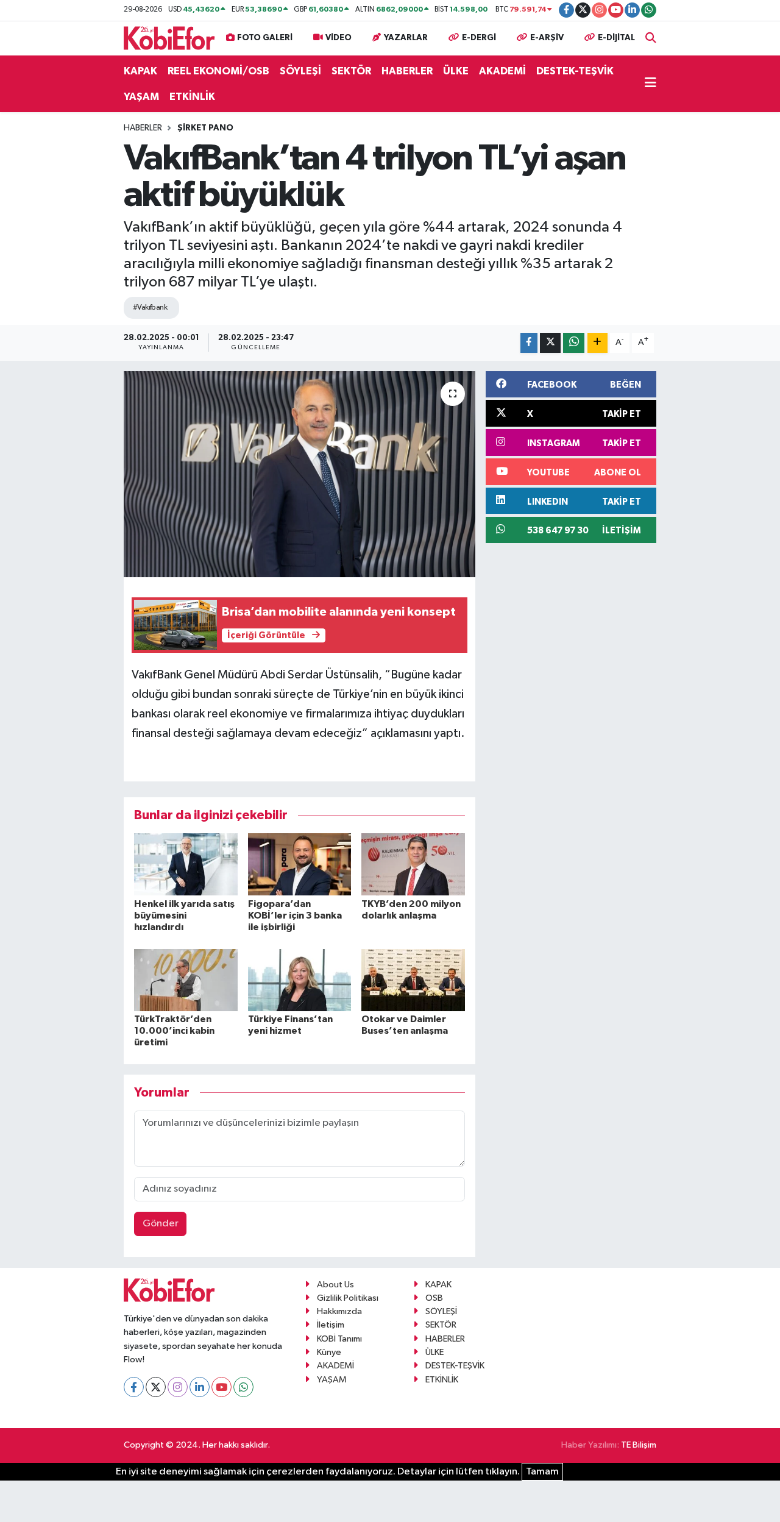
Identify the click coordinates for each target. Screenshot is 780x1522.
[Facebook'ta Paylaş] (528, 343)
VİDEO (338, 38)
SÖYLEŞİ (300, 71)
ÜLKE (456, 71)
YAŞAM (141, 96)
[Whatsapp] (243, 1387)
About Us (335, 1284)
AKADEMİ (502, 71)
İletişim (330, 1324)
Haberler (143, 128)
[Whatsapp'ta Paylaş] (573, 343)
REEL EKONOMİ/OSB (218, 71)
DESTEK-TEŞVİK (575, 71)
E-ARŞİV (547, 38)
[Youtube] (221, 1387)
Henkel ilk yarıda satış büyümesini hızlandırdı (184, 915)
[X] (156, 1387)
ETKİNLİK (192, 96)
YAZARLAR (406, 38)
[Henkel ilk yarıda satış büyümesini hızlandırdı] (186, 864)
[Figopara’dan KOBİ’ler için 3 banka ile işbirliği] (300, 864)
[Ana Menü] (650, 84)
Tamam (542, 1472)
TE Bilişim (638, 1444)
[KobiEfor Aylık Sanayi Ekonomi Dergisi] (169, 37)
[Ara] (650, 38)
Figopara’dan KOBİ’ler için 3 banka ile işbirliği (295, 915)
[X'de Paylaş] (550, 343)
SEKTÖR (351, 71)
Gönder (161, 1223)
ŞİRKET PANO (205, 128)
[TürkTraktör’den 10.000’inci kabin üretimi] (186, 980)
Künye (329, 1352)
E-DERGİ (479, 38)
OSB (434, 1298)
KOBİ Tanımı (339, 1338)
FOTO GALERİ (264, 38)
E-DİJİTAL (616, 38)
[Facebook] (134, 1387)
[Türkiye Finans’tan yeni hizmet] (300, 980)
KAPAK (140, 71)
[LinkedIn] (200, 1387)
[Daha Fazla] (597, 343)
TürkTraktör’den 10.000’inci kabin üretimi (174, 1030)
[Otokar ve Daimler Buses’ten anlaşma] (413, 980)
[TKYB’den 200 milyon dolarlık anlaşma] (413, 864)
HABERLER (407, 71)
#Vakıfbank (150, 307)
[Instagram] (178, 1387)
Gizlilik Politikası (347, 1298)
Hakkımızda (339, 1311)
